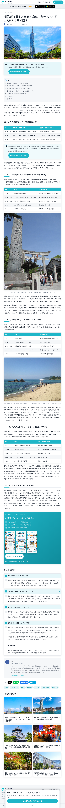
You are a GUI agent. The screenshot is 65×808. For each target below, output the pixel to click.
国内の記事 (52, 789)
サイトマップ (59, 789)
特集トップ (41, 2)
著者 (50, 2)
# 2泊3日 (29, 687)
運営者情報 (10, 99)
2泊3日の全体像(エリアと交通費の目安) (17, 83)
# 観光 (22, 687)
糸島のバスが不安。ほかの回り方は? (19, 623)
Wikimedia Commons (49, 292)
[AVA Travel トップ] (8, 2)
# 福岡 (6, 687)
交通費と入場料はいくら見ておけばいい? (20, 591)
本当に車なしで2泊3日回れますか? (18, 576)
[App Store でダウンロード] (40, 6)
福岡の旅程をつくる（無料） (19, 71)
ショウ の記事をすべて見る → (18, 675)
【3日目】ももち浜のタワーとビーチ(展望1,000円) (20, 91)
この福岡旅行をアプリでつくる (32, 801)
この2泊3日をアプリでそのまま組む (16, 93)
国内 (46, 2)
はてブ (33, 682)
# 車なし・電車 (45, 687)
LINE (16, 682)
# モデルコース (14, 687)
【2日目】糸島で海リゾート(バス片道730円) (18, 88)
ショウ (13, 661)
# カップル (55, 687)
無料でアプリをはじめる (14, 556)
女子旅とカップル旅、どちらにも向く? (19, 607)
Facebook (25, 682)
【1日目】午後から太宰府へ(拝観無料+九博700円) (20, 86)
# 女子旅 (37, 687)
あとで (32, 805)
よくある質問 (10, 96)
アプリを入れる (58, 2)
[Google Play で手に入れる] (50, 6)
